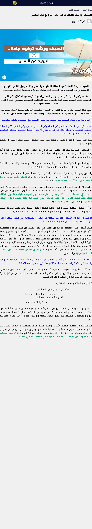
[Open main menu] (78, 3)
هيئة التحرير (78, 21)
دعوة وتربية (87, 10)
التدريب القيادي (73, 10)
